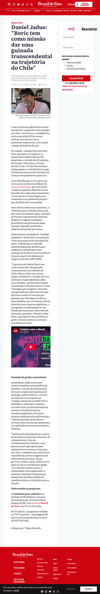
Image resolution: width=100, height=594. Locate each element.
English (71, 4)
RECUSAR (71, 589)
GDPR (16, 591)
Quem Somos (87, 10)
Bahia (55, 559)
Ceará (55, 563)
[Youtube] (18, 4)
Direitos (66, 10)
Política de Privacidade (19, 580)
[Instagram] (14, 4)
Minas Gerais (57, 574)
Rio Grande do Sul (71, 573)
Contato (17, 573)
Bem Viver (73, 10)
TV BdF (14, 10)
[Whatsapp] (27, 4)
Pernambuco (71, 563)
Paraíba (55, 578)
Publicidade (19, 568)
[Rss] (31, 4)
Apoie (8, 10)
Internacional (57, 10)
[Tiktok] (23, 4)
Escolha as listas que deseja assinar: (75, 57)
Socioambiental (43, 573)
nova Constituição (20, 186)
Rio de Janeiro (72, 568)
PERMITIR (88, 589)
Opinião (80, 10)
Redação (44, 85)
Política (49, 10)
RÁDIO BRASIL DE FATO (23, 10)
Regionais (37, 10)
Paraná (69, 559)
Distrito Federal (55, 569)
